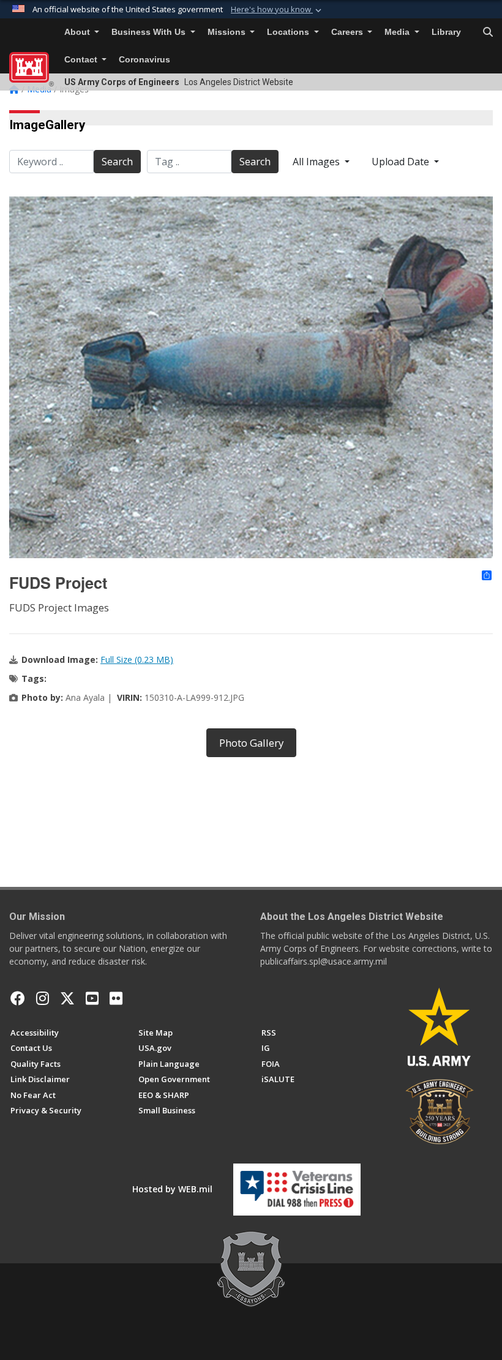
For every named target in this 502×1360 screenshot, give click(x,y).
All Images (317, 161)
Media (398, 32)
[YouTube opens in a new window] (92, 998)
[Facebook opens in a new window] (17, 998)
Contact (82, 59)
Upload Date (402, 161)
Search (117, 161)
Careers (348, 32)
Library (446, 32)
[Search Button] (488, 32)
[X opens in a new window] (67, 998)
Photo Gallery (251, 743)
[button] (277, 10)
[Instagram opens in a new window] (42, 998)
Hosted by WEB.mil (172, 1189)
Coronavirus (144, 59)
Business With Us (149, 32)
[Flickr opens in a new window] (116, 998)
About (78, 32)
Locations (289, 32)
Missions (228, 32)
